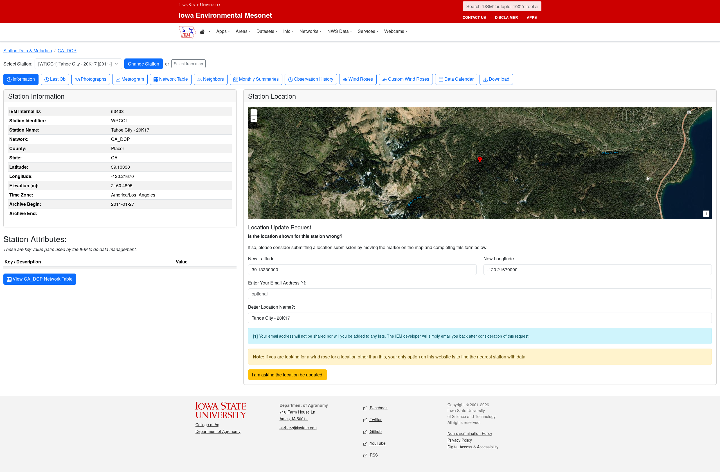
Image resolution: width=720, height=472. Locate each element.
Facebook (378, 407)
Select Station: (17, 63)
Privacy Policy (459, 440)
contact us (474, 17)
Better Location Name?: (271, 307)
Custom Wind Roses (408, 78)
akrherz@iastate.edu (298, 427)
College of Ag (207, 424)
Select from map (188, 63)
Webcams (394, 31)
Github (375, 431)
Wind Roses (360, 78)
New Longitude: (499, 258)
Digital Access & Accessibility (472, 447)
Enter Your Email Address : (277, 282)
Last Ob (58, 78)
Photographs (93, 78)
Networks (309, 31)
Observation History (313, 78)
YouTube (377, 443)
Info (287, 31)
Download (499, 78)
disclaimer (506, 17)
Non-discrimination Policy (469, 433)
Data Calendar (459, 78)
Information (23, 78)
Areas (242, 31)
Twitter (375, 419)
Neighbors (213, 78)
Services (366, 31)
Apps (221, 31)
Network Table (173, 78)
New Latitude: (262, 258)
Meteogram (132, 78)
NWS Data (338, 31)
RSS (373, 455)
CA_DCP (67, 50)
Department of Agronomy (217, 431)
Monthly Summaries (259, 78)
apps (532, 17)
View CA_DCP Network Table (42, 278)
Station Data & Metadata (27, 50)
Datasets (265, 31)
